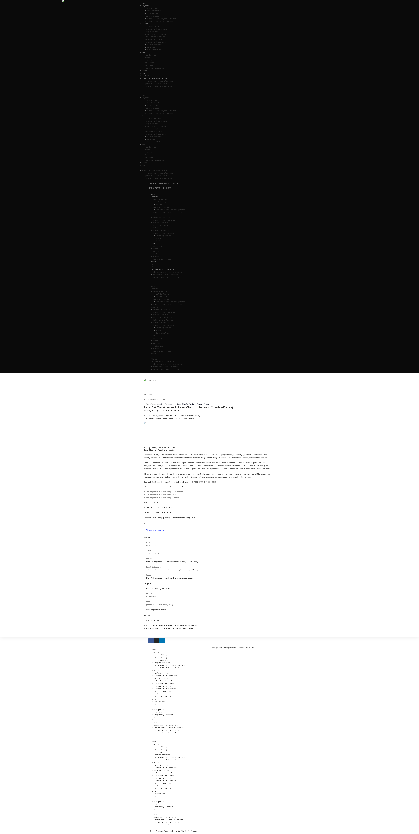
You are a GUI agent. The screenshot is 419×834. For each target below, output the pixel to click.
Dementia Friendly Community (166, 570)
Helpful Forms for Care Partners (156, 34)
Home (144, 3)
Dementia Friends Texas (153, 39)
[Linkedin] (162, 640)
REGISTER (148, 507)
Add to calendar (155, 530)
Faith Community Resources (155, 37)
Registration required (166, 450)
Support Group (192, 570)
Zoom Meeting (150, 450)
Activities (150, 570)
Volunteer (145, 76)
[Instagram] (156, 640)
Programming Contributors (154, 68)
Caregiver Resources (152, 32)
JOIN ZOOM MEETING (164, 507)
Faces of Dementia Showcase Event (155, 78)
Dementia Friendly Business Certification (159, 21)
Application (151, 47)
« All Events (148, 394)
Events (144, 73)
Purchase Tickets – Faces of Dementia (158, 86)
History (147, 58)
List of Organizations (154, 45)
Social (182, 570)
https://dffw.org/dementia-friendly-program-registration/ (170, 578)
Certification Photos (154, 50)
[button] (279, 90)
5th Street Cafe (152, 13)
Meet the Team (150, 55)
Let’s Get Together (154, 11)
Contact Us (149, 60)
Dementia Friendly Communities (156, 29)
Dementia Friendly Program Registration (161, 19)
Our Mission (149, 65)
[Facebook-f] (151, 640)
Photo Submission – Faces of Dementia (159, 81)
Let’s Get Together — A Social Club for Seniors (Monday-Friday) (173, 415)
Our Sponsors (149, 63)
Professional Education (153, 26)
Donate (144, 71)
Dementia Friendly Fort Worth (163, 183)
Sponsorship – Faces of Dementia (157, 84)
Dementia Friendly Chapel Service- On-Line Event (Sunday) (171, 419)
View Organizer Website (156, 610)
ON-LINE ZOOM (152, 620)
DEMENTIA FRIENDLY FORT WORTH (159, 512)
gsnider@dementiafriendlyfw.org (176, 482)
